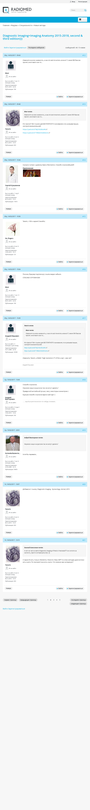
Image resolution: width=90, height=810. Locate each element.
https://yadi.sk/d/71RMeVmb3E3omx (36, 133)
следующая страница (78, 604)
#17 (83, 318)
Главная (6, 25)
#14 (83, 160)
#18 (83, 380)
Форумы (14, 25)
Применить (85, 10)
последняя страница (78, 600)
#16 (83, 269)
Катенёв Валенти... (12, 453)
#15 (83, 216)
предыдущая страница (28, 600)
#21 (83, 540)
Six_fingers (9, 238)
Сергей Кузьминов (12, 185)
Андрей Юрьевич (12, 336)
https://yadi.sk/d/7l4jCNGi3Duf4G (34, 129)
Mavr (7, 73)
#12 (83, 55)
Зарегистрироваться (17, 47)
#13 (83, 104)
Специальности (25, 25)
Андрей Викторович (10, 398)
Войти (6, 47)
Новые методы (40, 25)
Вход (73, 1)
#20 (83, 484)
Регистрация (82, 1)
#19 (83, 430)
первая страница (10, 600)
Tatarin (8, 129)
